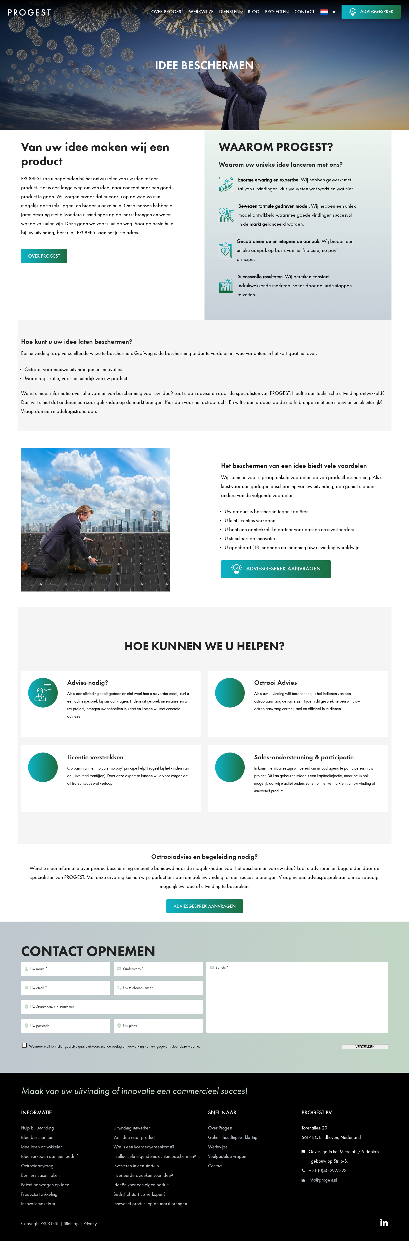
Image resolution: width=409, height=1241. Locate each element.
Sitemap (71, 1223)
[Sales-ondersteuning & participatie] (297, 782)
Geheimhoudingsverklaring (233, 1137)
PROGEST (49, 1223)
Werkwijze (218, 1147)
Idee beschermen (37, 1137)
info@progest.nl (323, 1180)
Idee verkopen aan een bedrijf (49, 1156)
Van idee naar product (134, 1137)
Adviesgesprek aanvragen (283, 568)
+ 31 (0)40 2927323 (328, 1170)
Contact (215, 1166)
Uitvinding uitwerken (132, 1128)
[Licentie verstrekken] (111, 782)
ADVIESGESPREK (377, 11)
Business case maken (40, 1175)
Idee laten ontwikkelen (41, 1147)
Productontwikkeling (39, 1194)
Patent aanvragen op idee (45, 1185)
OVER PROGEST (44, 256)
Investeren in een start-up (136, 1166)
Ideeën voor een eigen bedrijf (141, 1185)
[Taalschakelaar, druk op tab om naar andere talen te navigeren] (328, 12)
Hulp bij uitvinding (37, 1128)
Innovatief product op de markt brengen (150, 1204)
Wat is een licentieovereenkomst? (143, 1147)
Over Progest (220, 1128)
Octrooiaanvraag (37, 1166)
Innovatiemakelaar (38, 1204)
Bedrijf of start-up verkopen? (139, 1194)
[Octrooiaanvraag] (297, 708)
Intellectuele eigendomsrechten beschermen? (154, 1156)
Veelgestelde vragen (227, 1156)
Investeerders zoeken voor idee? (143, 1175)
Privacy (90, 1223)
